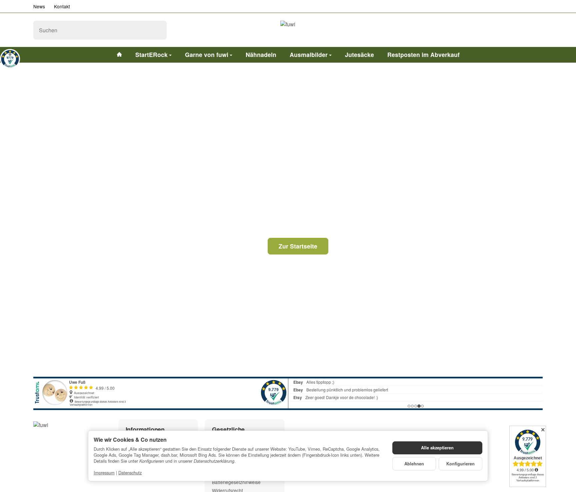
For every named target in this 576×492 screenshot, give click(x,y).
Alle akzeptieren (437, 448)
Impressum (104, 472)
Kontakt (62, 6)
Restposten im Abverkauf (423, 54)
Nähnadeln (261, 54)
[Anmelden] (518, 30)
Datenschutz (130, 472)
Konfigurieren (460, 464)
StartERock (151, 54)
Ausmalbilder (309, 54)
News (39, 6)
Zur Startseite (298, 246)
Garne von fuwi (206, 54)
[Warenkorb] (536, 30)
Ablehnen (414, 464)
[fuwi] (288, 30)
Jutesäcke (359, 54)
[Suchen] (158, 30)
